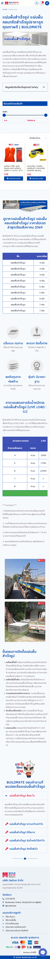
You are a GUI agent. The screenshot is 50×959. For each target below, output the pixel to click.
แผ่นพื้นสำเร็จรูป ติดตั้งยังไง (23, 849)
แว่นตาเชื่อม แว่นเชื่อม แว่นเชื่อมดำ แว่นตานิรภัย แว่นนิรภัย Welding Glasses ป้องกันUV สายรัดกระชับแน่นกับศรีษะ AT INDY (36, 171)
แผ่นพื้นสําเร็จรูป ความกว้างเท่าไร (26, 824)
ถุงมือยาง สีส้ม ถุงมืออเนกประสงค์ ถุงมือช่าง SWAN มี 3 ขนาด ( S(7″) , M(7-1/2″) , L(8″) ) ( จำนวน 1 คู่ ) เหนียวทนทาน (13, 171)
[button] (2, 3)
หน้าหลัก (5, 9)
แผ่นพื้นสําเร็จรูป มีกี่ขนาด (22, 832)
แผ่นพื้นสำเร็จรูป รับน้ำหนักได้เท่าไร (27, 840)
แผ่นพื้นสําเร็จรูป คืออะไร (22, 796)
